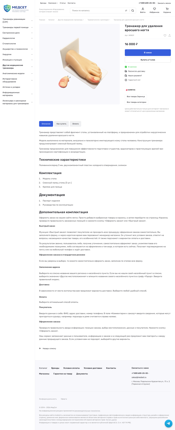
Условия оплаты (71, 368)
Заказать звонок (164, 3)
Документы (82, 374)
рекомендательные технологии (87, 411)
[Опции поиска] (126, 10)
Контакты (111, 368)
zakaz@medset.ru (139, 377)
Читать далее (111, 420)
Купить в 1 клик (148, 60)
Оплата (75, 124)
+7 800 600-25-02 (147, 3)
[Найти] (132, 10)
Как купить (61, 124)
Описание (46, 124)
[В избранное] (165, 35)
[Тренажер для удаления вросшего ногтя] (79, 64)
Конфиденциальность (48, 399)
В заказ (148, 52)
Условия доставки (93, 368)
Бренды (55, 368)
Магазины (44, 374)
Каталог (43, 368)
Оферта (64, 399)
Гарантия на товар (62, 374)
